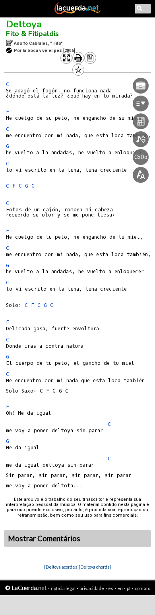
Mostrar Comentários (44, 538)
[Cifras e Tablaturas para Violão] (77, 13)
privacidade (91, 588)
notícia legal (63, 588)
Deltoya (24, 24)
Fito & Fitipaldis (32, 33)
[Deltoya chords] (95, 566)
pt (129, 588)
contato (142, 588)
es (110, 588)
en (120, 588)
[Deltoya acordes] (61, 566)
